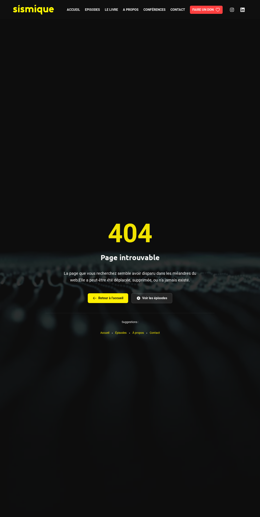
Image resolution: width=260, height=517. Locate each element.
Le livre (111, 10)
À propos (138, 332)
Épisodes (121, 332)
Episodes (92, 10)
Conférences (154, 10)
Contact (177, 10)
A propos (131, 10)
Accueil (73, 10)
